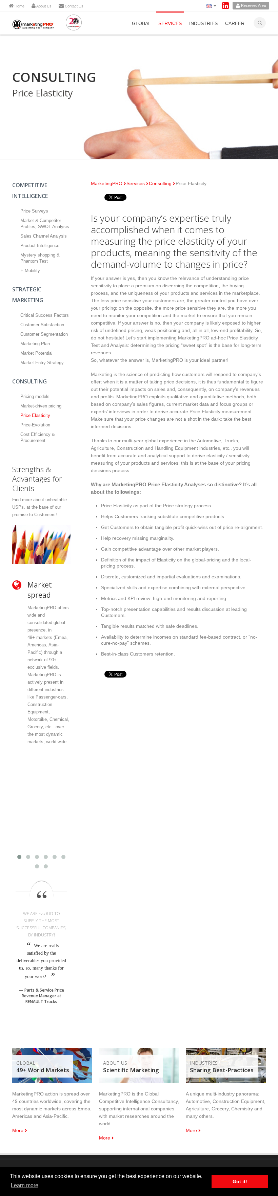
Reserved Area (253, 5)
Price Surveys (34, 211)
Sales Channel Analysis (43, 236)
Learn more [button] (24, 1185)
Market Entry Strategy (42, 362)
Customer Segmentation (44, 334)
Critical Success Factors (44, 315)
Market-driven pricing (40, 405)
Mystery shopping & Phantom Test (40, 258)
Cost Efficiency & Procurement (37, 437)
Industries (203, 23)
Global (141, 23)
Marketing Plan (35, 343)
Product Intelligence (39, 245)
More (17, 1130)
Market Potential (36, 353)
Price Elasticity (35, 415)
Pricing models (34, 396)
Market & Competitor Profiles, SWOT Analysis (44, 223)
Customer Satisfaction (42, 324)
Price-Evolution (35, 424)
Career (234, 23)
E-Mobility (30, 270)
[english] (210, 5)
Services (170, 23)
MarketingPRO (106, 183)
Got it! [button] (240, 1181)
